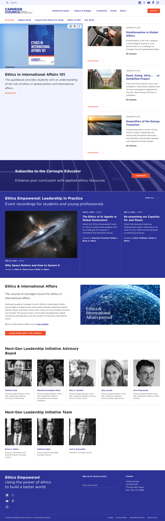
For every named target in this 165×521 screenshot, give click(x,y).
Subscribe (141, 176)
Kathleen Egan (44, 449)
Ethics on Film (74, 20)
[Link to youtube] (148, 2)
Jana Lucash (106, 390)
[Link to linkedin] (140, 2)
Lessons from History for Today (49, 20)
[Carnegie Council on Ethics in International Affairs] (19, 11)
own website (42, 324)
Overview (9, 20)
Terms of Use (152, 517)
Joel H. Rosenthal (77, 449)
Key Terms (89, 20)
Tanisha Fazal (11, 390)
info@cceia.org (132, 481)
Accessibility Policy (137, 517)
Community (102, 11)
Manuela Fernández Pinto (48, 390)
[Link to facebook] (153, 2)
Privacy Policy (121, 517)
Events (113, 11)
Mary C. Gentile (76, 390)
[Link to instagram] (157, 2)
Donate (153, 11)
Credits (110, 517)
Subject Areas (24, 20)
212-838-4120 (132, 484)
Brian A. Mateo (12, 449)
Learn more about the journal (25, 333)
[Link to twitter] (144, 2)
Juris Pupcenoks (140, 390)
